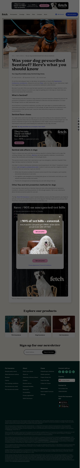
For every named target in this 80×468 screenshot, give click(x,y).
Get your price (40, 231)
